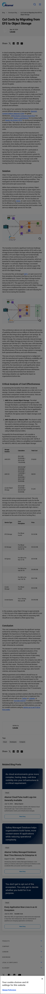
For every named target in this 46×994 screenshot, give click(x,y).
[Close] (42, 978)
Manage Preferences (9, 990)
